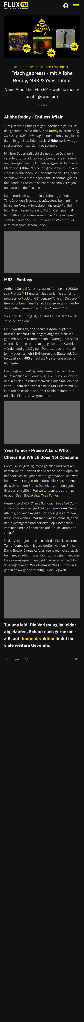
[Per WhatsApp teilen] (17, 658)
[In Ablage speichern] (76, 658)
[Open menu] (76, 5)
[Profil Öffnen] (66, 5)
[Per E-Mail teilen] (7, 658)
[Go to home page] (16, 5)
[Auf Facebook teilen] (26, 658)
